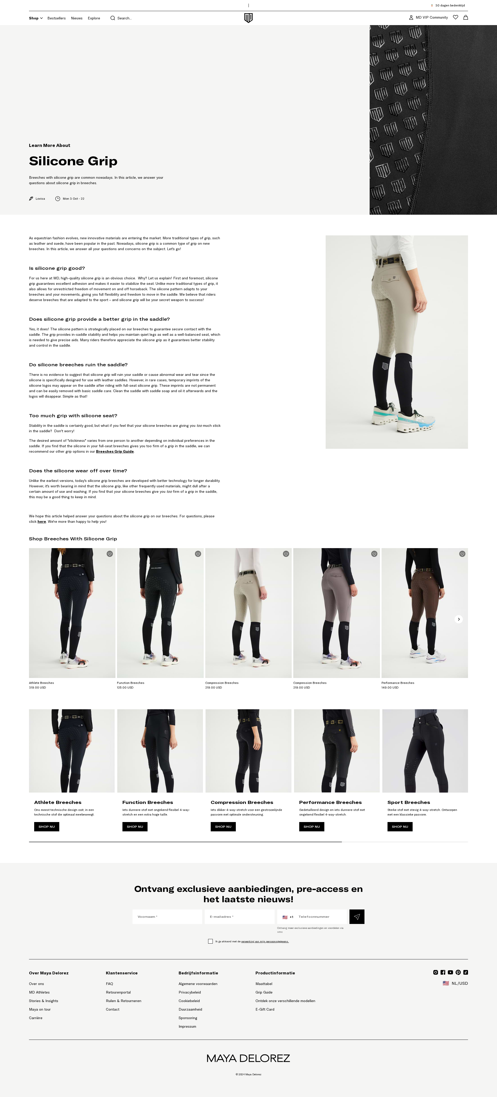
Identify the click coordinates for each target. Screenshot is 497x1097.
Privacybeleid (190, 992)
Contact (112, 1009)
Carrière (35, 1018)
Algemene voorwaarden (198, 983)
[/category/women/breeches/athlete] (72, 773)
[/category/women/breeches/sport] (425, 773)
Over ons (36, 983)
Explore (94, 18)
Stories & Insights (43, 1000)
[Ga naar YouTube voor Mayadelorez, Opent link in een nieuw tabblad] (450, 972)
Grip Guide (264, 992)
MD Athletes (39, 992)
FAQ (109, 983)
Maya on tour (40, 1009)
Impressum (187, 1026)
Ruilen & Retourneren (123, 1000)
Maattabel (263, 983)
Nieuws (77, 18)
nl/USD (455, 983)
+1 (287, 917)
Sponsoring (188, 1018)
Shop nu (47, 827)
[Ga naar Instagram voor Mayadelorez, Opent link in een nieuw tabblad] (435, 972)
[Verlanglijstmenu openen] (455, 17)
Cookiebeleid (189, 1000)
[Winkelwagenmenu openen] (465, 17)
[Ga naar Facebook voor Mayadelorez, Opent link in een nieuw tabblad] (443, 972)
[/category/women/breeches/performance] (337, 773)
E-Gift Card (264, 1009)
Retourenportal (123, 992)
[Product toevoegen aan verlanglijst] (109, 553)
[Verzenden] (356, 916)
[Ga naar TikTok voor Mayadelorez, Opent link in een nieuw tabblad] (465, 972)
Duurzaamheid (190, 1009)
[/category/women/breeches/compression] (248, 773)
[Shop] (41, 18)
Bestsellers (56, 18)
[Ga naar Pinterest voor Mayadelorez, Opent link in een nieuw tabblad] (458, 972)
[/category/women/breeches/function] (160, 773)
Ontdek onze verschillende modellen (285, 1000)
